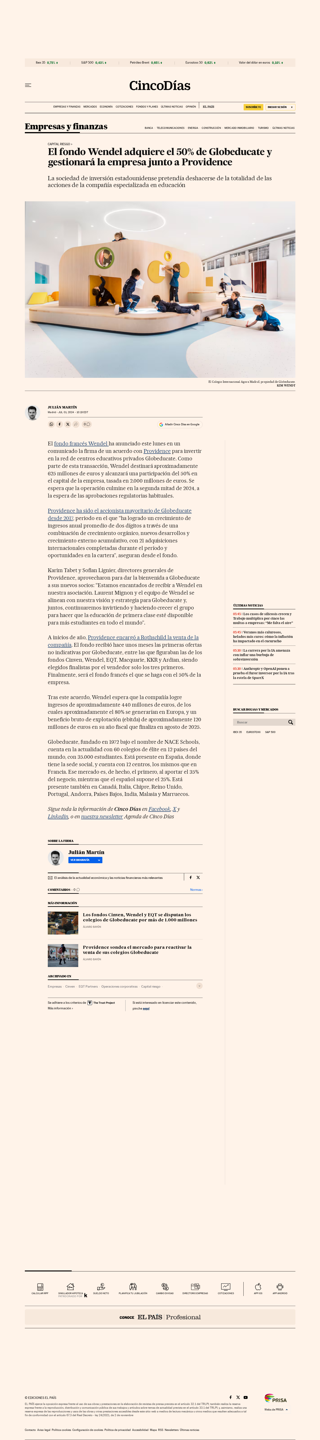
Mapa (153, 1430)
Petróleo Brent (139, 62)
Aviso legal (43, 1430)
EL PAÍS (206, 105)
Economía (106, 106)
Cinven (70, 986)
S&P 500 (87, 62)
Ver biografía (80, 860)
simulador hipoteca (70, 1293)
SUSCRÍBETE (253, 107)
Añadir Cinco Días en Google (182, 424)
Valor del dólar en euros (254, 62)
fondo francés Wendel (81, 443)
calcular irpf (40, 1293)
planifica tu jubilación (133, 1293)
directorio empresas (195, 1293)
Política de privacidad (117, 1430)
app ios (258, 1293)
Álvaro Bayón (92, 926)
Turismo (263, 128)
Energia (193, 128)
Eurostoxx (253, 732)
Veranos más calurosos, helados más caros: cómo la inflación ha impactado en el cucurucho (263, 636)
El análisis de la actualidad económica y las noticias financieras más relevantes (108, 878)
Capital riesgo (59, 144)
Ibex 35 (40, 62)
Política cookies (61, 1430)
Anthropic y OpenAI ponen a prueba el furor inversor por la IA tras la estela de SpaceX (263, 673)
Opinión (191, 106)
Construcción (211, 128)
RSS (160, 1430)
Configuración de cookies (87, 1430)
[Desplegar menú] (28, 85)
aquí (146, 1008)
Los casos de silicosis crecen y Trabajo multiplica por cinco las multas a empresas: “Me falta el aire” (263, 618)
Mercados (90, 106)
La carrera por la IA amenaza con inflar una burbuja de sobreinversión (261, 654)
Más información (59, 1008)
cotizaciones (226, 1293)
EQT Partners (88, 986)
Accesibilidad (140, 1430)
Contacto (30, 1430)
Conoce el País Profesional (160, 1317)
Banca (149, 128)
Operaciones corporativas (119, 986)
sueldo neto (101, 1293)
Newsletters (172, 1430)
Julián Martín (62, 407)
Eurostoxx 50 (194, 62)
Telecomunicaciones (170, 128)
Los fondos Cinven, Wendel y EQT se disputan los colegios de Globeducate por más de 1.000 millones (140, 917)
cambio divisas (165, 1293)
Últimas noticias (172, 106)
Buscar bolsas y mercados (255, 709)
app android (280, 1293)
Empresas (55, 986)
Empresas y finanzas (66, 106)
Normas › (196, 889)
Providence (157, 451)
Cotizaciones (124, 106)
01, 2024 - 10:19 (73, 412)
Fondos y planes (147, 106)
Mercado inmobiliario (239, 128)
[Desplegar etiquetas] (199, 986)
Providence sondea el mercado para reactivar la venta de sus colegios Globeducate (137, 950)
